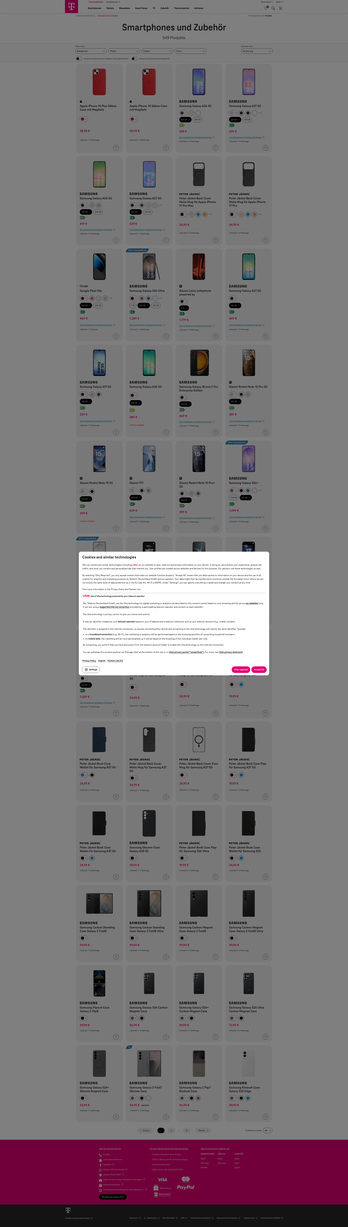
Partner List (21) (115, 660)
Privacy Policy (89, 660)
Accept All (259, 669)
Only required (241, 669)
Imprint (101, 660)
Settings (93, 669)
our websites (252, 603)
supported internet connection (114, 607)
